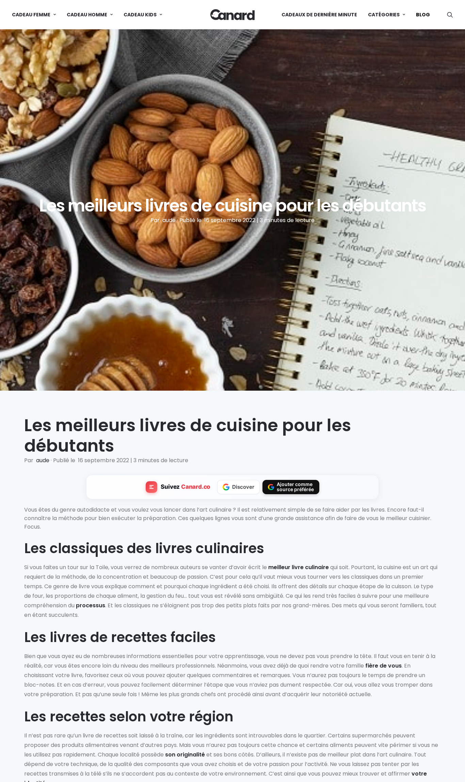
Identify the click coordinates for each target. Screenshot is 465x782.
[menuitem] (36, 14)
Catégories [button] (384, 14)
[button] (450, 14)
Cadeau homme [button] (87, 14)
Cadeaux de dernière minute (319, 14)
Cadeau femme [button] (31, 14)
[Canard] (232, 14)
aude (169, 220)
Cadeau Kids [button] (140, 14)
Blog (423, 14)
